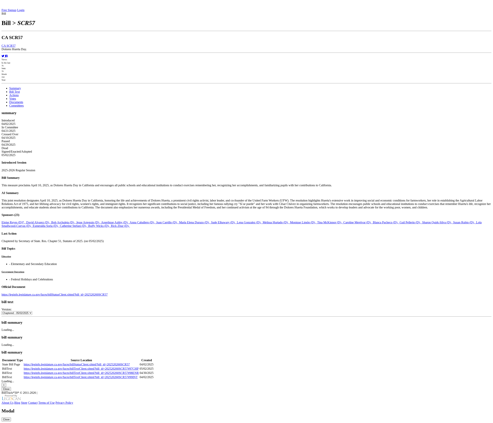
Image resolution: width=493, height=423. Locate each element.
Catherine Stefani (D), (74, 225)
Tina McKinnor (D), (330, 222)
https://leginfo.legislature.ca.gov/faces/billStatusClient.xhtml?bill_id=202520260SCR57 (55, 294)
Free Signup (9, 10)
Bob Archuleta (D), (63, 222)
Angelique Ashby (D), (115, 222)
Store (24, 402)
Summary (15, 88)
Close (6, 389)
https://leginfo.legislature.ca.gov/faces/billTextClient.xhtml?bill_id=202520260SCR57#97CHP (81, 368)
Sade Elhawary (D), (224, 222)
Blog (17, 402)
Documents (16, 102)
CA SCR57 (9, 45)
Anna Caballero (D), (143, 222)
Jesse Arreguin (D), (88, 222)
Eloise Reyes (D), (14, 222)
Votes (12, 98)
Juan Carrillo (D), (167, 222)
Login (20, 10)
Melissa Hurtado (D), (276, 222)
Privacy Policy (64, 402)
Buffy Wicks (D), (99, 225)
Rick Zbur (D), (120, 225)
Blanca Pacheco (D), (386, 222)
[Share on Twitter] (3, 56)
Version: (7, 309)
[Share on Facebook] (6, 56)
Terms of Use (46, 402)
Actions (14, 95)
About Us (7, 402)
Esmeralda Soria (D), (46, 225)
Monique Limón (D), (303, 222)
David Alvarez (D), (38, 222)
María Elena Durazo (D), (195, 222)
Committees (16, 105)
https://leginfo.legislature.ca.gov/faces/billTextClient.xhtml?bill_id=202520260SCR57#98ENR (81, 373)
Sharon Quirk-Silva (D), (437, 222)
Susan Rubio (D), (464, 222)
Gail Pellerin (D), (411, 222)
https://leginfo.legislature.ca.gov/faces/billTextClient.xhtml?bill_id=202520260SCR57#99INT (81, 377)
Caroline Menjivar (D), (358, 222)
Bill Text (14, 91)
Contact (33, 402)
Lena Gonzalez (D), (250, 222)
